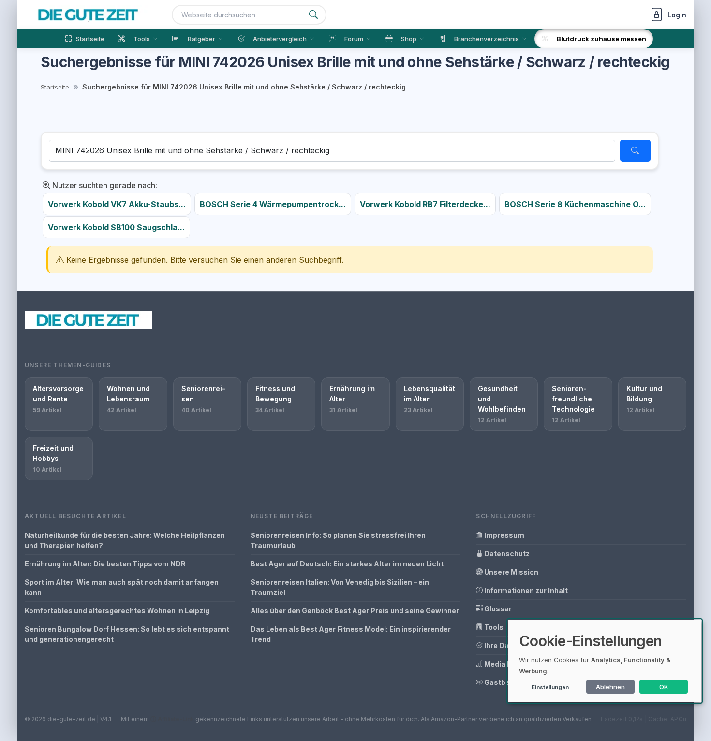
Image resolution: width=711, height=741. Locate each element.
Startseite (55, 87)
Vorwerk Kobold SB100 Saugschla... (116, 227)
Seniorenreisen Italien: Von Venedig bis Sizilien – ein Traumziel (340, 587)
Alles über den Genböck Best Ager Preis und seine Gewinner (355, 611)
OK (663, 687)
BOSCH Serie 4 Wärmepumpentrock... (273, 204)
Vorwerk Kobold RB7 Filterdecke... (425, 204)
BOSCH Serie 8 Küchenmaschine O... (575, 204)
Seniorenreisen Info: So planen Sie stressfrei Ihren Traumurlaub (338, 540)
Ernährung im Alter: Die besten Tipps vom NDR (105, 564)
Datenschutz (506, 553)
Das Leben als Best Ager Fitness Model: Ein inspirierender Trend (351, 634)
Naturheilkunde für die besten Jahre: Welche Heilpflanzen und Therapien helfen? (125, 540)
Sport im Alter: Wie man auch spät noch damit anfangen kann (122, 587)
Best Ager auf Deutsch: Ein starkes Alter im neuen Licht (347, 564)
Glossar (497, 609)
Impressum (503, 535)
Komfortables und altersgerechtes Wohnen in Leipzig (117, 611)
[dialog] (604, 661)
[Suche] (313, 14)
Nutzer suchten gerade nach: (103, 185)
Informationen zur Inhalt (525, 590)
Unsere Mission (510, 572)
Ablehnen (610, 687)
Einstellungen (550, 687)
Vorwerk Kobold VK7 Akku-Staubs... (117, 204)
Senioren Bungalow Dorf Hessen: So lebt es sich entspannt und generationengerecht (127, 634)
